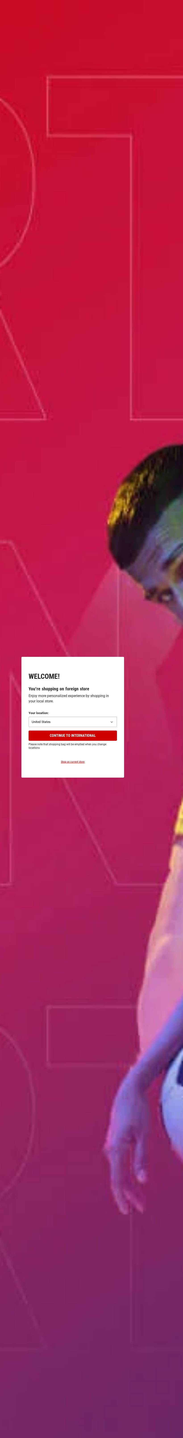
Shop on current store (73, 761)
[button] (73, 722)
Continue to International (73, 735)
